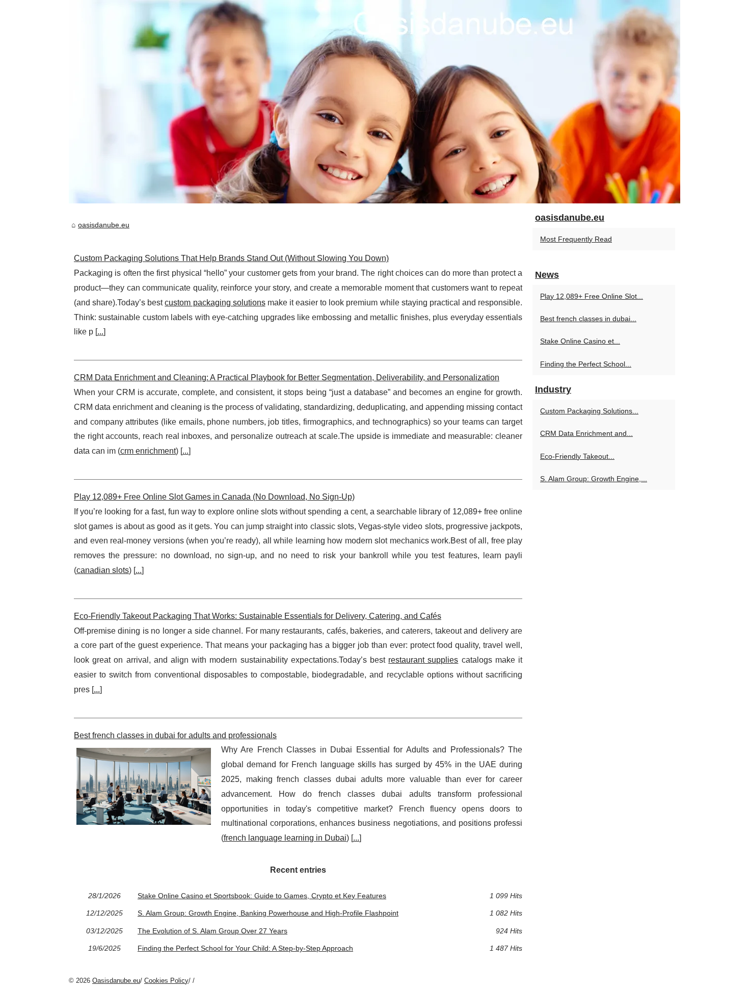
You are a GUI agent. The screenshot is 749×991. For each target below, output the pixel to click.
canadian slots (102, 570)
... (100, 331)
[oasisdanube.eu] (374, 101)
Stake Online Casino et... (580, 341)
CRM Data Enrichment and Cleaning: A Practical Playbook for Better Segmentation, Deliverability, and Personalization (286, 377)
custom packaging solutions (215, 302)
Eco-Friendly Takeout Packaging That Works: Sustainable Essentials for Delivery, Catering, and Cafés (257, 616)
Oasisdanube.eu (116, 980)
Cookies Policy (166, 980)
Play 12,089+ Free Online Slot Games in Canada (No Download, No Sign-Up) (214, 496)
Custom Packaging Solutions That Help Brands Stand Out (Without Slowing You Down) (231, 258)
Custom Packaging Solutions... (589, 411)
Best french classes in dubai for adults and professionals (175, 735)
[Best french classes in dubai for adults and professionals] (143, 785)
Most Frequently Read (576, 239)
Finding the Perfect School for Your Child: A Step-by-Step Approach (245, 948)
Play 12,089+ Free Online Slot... (591, 296)
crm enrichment (148, 451)
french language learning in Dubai (285, 837)
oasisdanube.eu (103, 225)
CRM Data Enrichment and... (586, 433)
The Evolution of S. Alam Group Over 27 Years (212, 930)
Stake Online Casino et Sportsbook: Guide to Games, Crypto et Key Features (262, 895)
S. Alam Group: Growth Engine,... (593, 479)
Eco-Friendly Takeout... (577, 456)
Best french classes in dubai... (588, 319)
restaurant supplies (423, 660)
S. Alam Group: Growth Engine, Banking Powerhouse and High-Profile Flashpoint (268, 913)
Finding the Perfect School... (585, 364)
